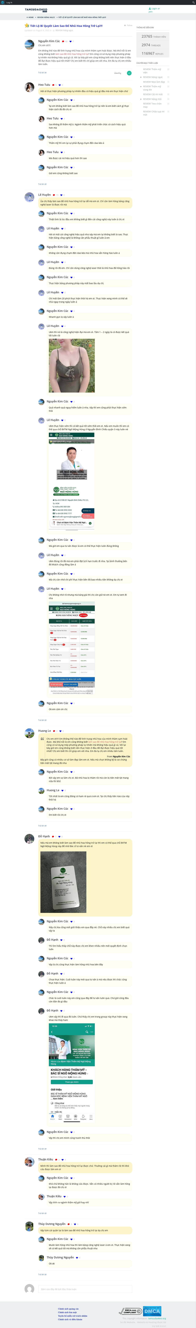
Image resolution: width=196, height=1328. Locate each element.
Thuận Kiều (45, 1159)
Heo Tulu (44, 84)
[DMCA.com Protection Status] (152, 1311)
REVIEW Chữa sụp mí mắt (153, 113)
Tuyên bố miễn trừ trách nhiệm (72, 1316)
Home (31, 17)
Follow (129, 25)
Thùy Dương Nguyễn (51, 1224)
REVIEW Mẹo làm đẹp (154, 81)
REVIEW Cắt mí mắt (153, 94)
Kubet (163, 1326)
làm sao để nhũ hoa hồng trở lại (71, 54)
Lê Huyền (44, 194)
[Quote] (131, 41)
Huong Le (44, 731)
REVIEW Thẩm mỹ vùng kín (152, 88)
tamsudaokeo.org (157, 1318)
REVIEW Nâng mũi (152, 99)
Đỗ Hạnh (44, 836)
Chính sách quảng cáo (68, 1309)
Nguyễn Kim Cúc (57, 100)
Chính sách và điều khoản (70, 1319)
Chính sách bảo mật (67, 1312)
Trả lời (41, 72)
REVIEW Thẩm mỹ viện (152, 71)
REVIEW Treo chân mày (152, 105)
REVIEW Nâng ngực (46, 17)
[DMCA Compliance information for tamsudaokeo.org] (130, 1311)
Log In (9, 2)
